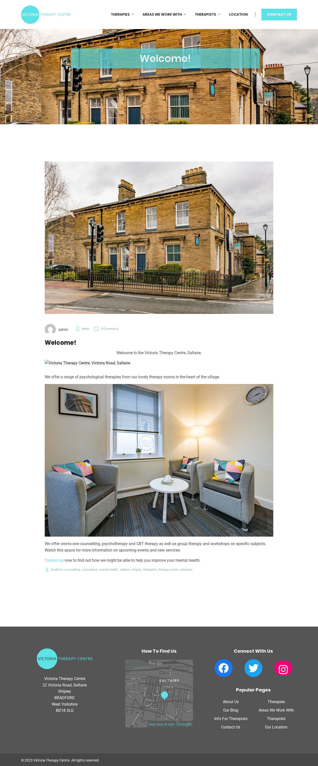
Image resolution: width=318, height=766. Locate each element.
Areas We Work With (162, 14)
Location (238, 14)
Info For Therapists (230, 718)
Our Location (276, 727)
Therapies (120, 14)
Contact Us (279, 14)
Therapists (205, 14)
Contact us (54, 560)
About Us (231, 701)
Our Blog (230, 710)
